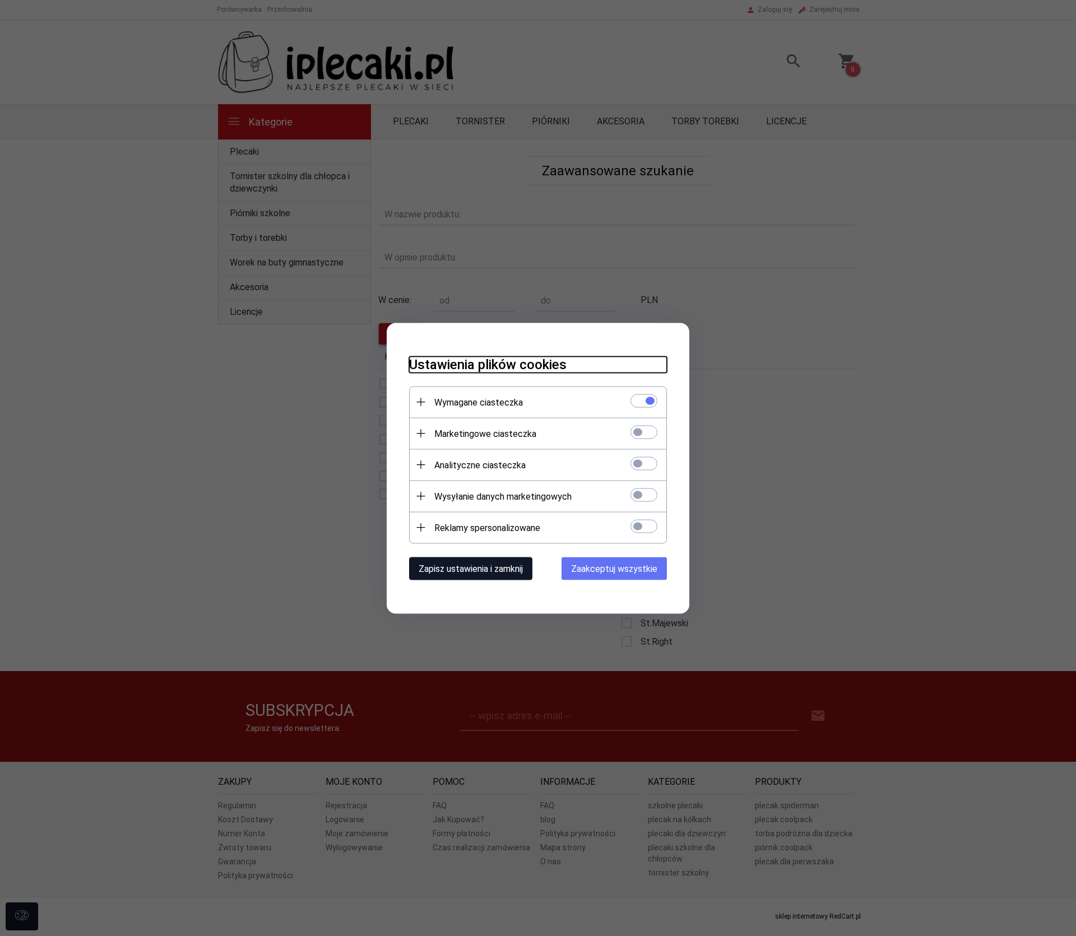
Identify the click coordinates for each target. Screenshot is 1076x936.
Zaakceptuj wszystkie (614, 568)
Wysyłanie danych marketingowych (503, 496)
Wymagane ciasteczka (478, 402)
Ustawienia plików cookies (488, 364)
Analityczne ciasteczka (480, 464)
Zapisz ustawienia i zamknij (471, 568)
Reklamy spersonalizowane (487, 527)
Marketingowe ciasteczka (485, 433)
